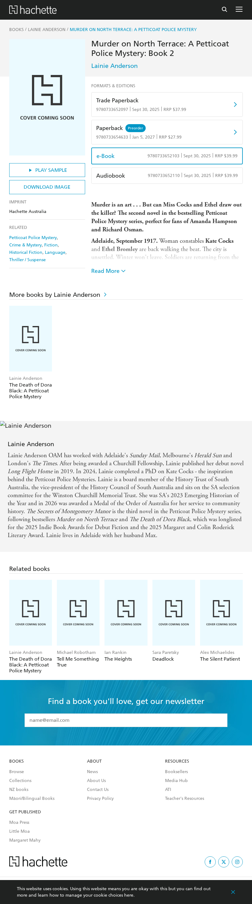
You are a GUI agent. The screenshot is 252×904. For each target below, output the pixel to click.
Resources (177, 761)
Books (16, 761)
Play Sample (51, 170)
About (94, 761)
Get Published (25, 812)
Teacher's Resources (184, 798)
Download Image (47, 187)
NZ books (18, 790)
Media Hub (176, 781)
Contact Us (97, 790)
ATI (168, 790)
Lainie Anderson (114, 65)
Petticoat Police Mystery (33, 237)
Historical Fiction (25, 252)
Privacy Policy (100, 798)
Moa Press (19, 822)
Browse (16, 772)
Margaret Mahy (25, 840)
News (92, 772)
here (128, 895)
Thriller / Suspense (27, 259)
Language (55, 252)
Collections (20, 781)
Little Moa (19, 831)
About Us (96, 781)
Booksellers (176, 772)
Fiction (51, 245)
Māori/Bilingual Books (31, 798)
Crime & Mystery (25, 245)
